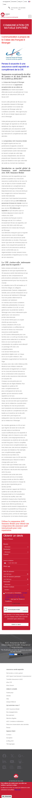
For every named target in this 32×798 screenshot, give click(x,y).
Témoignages (10, 744)
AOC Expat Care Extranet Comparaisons (18, 676)
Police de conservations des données (17, 724)
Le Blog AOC (20, 1)
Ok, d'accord (6, 796)
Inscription (9, 737)
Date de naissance (8, 571)
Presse (4, 4)
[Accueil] (5, 14)
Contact (25, 1)
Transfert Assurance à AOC (14, 679)
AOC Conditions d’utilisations (14, 721)
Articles (8, 695)
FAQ (7, 698)
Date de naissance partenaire (11, 576)
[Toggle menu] (29, 16)
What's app (6, 566)
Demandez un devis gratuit (14, 673)
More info (18, 789)
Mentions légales (11, 718)
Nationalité (6, 581)
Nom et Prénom (8, 539)
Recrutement (13, 1)
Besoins (5, 544)
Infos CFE (9, 682)
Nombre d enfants (8, 587)
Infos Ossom (10, 685)
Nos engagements (6, 1)
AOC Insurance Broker (12, 709)
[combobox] (5, 563)
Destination (6, 549)
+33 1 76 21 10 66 (14, 9)
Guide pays (9, 692)
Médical (13, 702)
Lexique (8, 702)
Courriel (5, 554)
